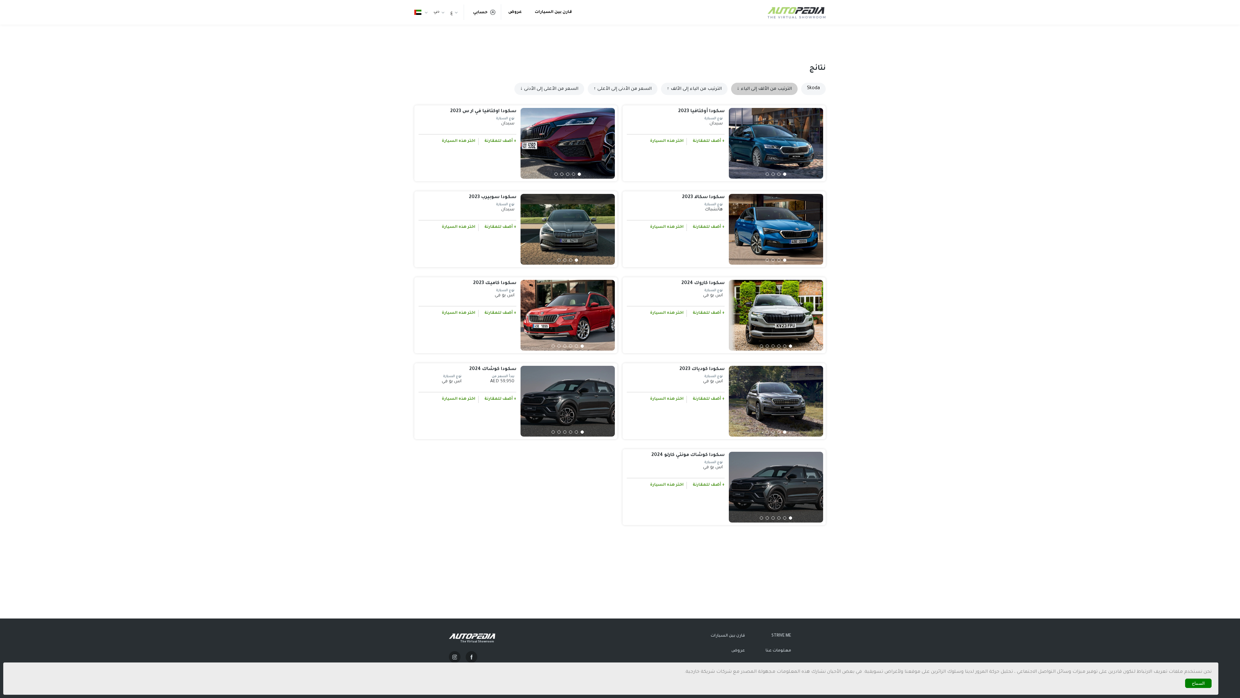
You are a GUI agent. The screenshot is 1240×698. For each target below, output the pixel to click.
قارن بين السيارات (553, 12)
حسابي (480, 12)
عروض (515, 12)
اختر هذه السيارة (667, 141)
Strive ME (781, 636)
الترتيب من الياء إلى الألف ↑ (694, 89)
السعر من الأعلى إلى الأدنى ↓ (549, 89)
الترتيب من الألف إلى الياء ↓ (764, 89)
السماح (1198, 683)
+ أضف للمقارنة (709, 141)
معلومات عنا (778, 651)
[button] (784, 174)
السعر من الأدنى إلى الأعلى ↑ (623, 89)
